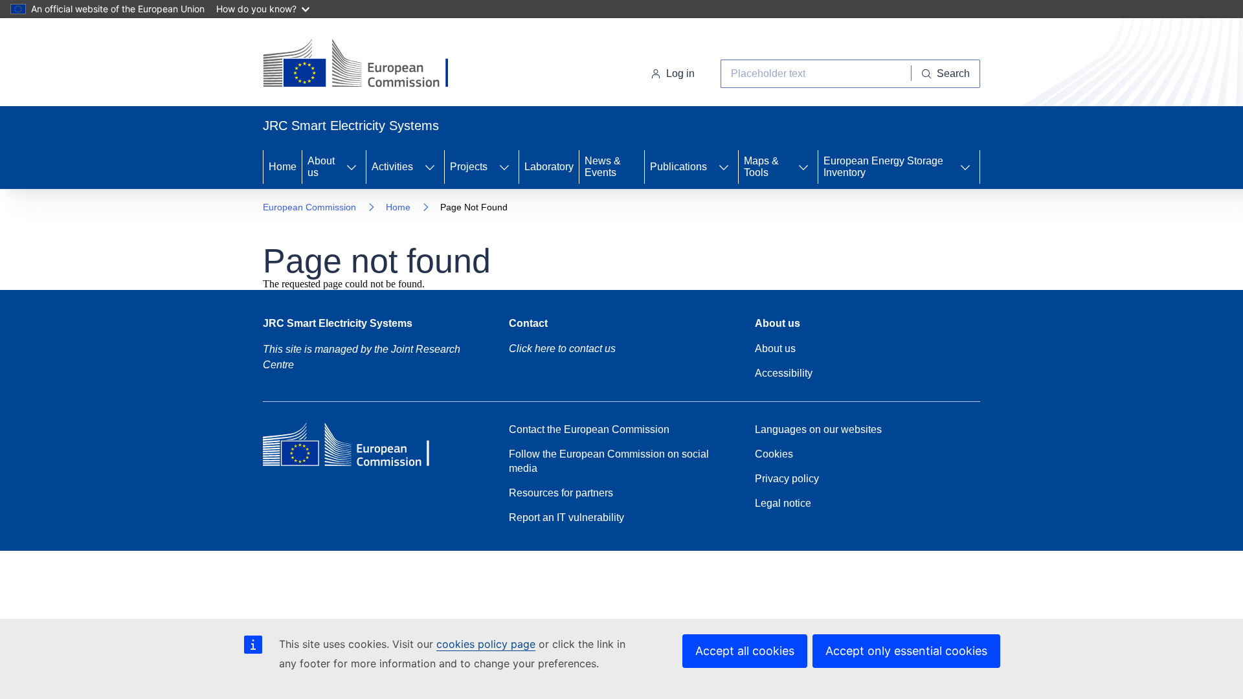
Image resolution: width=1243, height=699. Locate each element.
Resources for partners (561, 492)
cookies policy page (485, 644)
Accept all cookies (744, 651)
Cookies (774, 454)
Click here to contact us (562, 348)
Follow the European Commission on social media (609, 461)
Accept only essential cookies (906, 651)
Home (283, 166)
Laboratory (549, 166)
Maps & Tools (761, 166)
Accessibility (783, 373)
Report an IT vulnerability (566, 517)
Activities (392, 166)
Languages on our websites (818, 429)
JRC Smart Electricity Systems (337, 323)
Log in (680, 73)
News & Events (603, 166)
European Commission (309, 207)
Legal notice (783, 503)
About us (321, 166)
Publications (678, 166)
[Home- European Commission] (367, 65)
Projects (468, 166)
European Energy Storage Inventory (883, 166)
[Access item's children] (351, 167)
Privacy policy (787, 478)
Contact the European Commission (589, 429)
